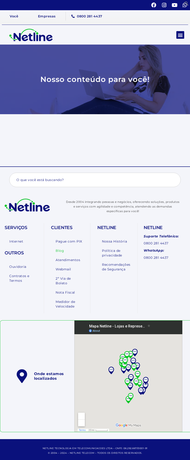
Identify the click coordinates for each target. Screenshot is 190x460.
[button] (186, 3)
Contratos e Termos (19, 278)
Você (14, 16)
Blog (60, 251)
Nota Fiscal (65, 292)
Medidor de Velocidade (65, 304)
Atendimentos (68, 260)
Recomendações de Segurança (116, 266)
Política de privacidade (112, 253)
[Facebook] (154, 5)
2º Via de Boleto (63, 280)
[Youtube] (175, 5)
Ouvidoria (17, 267)
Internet (16, 241)
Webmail (63, 269)
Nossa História (114, 241)
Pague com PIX (69, 241)
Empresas (47, 16)
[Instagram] (164, 5)
